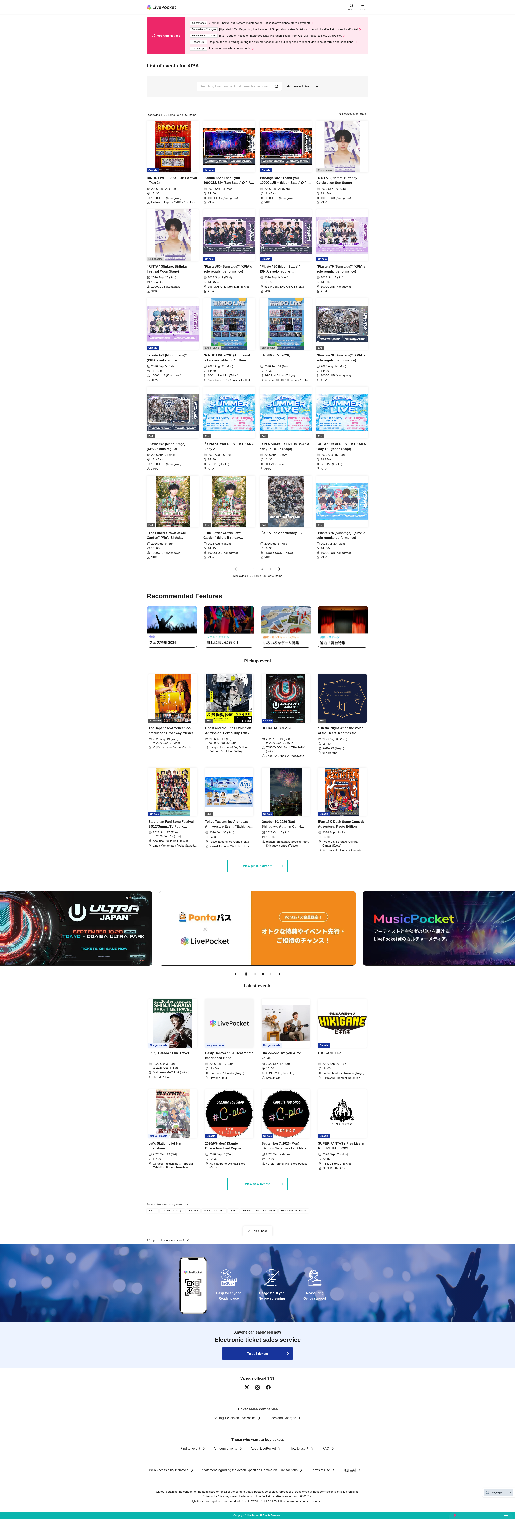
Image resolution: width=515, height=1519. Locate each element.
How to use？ (299, 1448)
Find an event (190, 1448)
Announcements (225, 1448)
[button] (236, 974)
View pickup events (257, 866)
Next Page (279, 569)
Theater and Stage (172, 1210)
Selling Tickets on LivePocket (235, 1418)
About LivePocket (263, 1448)
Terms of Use (320, 1470)
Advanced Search (300, 86)
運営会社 (350, 1470)
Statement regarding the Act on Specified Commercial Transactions (250, 1470)
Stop (246, 974)
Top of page (260, 1230)
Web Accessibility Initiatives (168, 1470)
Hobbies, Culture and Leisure (259, 1210)
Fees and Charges (282, 1418)
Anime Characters (214, 1210)
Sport (233, 1210)
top (153, 1240)
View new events (257, 1184)
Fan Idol (193, 1210)
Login (363, 9)
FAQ (325, 1448)
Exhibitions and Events (293, 1210)
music (152, 1210)
